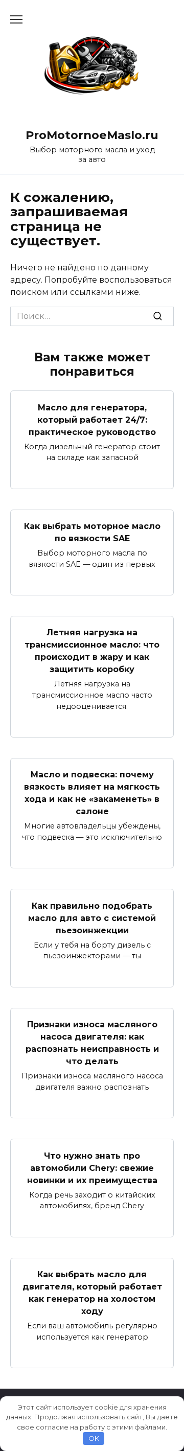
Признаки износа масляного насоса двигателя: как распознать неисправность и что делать (92, 1043)
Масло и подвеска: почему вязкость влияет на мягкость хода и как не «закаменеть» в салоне (92, 793)
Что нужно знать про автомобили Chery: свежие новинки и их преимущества (92, 1167)
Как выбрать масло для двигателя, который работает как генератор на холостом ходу (92, 1293)
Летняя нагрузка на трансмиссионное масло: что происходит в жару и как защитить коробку (92, 651)
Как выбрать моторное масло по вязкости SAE (92, 532)
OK (93, 1438)
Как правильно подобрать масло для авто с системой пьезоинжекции (92, 918)
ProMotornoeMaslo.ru (92, 135)
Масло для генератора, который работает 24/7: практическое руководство (92, 419)
